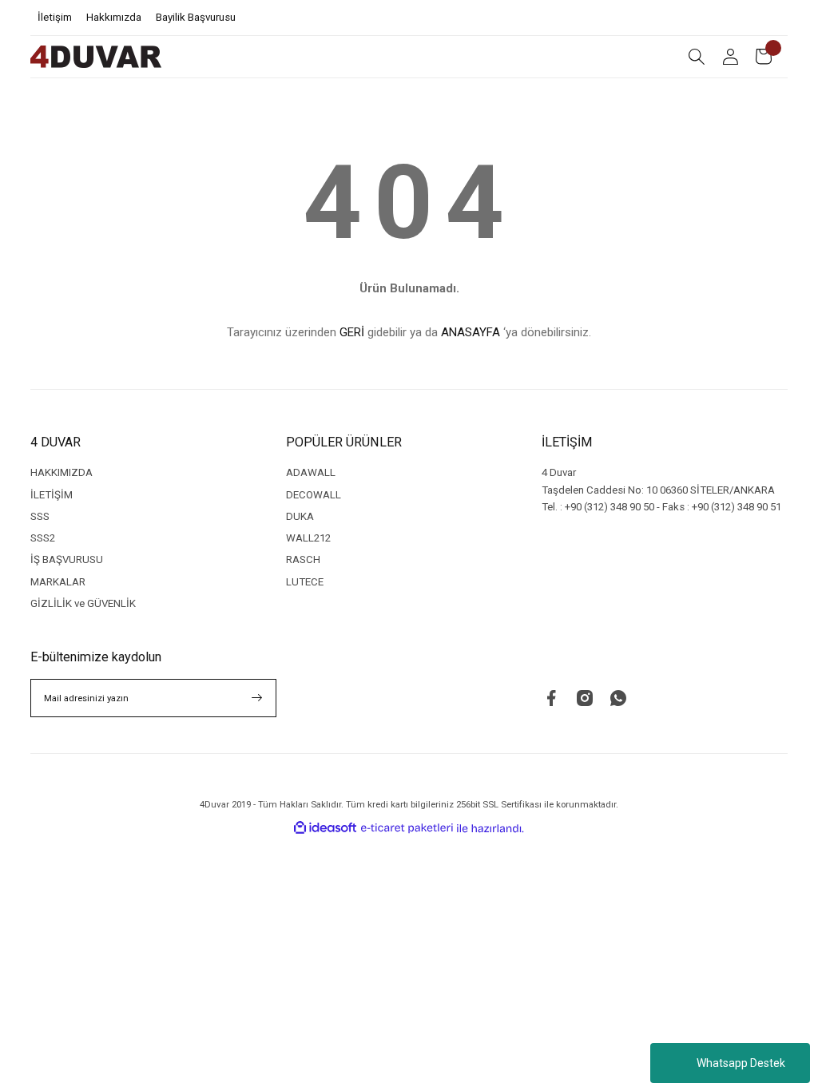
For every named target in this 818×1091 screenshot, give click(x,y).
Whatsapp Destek (741, 1063)
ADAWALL (311, 472)
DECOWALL (313, 495)
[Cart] (763, 56)
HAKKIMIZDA (61, 472)
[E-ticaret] (407, 828)
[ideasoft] (325, 828)
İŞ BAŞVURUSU (66, 559)
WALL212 (308, 538)
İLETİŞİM (51, 495)
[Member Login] (730, 56)
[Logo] (95, 57)
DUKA (300, 516)
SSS (40, 516)
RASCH (303, 559)
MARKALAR (57, 582)
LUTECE (305, 582)
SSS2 (42, 538)
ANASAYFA (470, 332)
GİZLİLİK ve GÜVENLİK (83, 603)
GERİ (352, 332)
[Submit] (257, 698)
